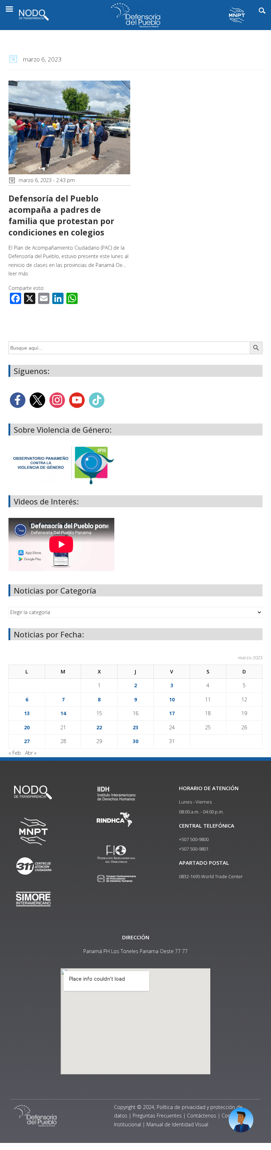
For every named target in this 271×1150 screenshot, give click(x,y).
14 (63, 713)
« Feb (14, 752)
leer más (18, 273)
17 (172, 713)
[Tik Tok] (96, 399)
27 (27, 741)
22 (99, 727)
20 (27, 727)
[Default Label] (77, 399)
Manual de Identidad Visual (177, 1124)
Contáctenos (201, 1115)
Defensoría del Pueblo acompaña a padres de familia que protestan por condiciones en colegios (61, 215)
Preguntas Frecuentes (157, 1115)
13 (27, 713)
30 (135, 741)
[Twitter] (37, 399)
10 (172, 699)
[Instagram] (57, 399)
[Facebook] (17, 399)
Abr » (30, 752)
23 (135, 727)
